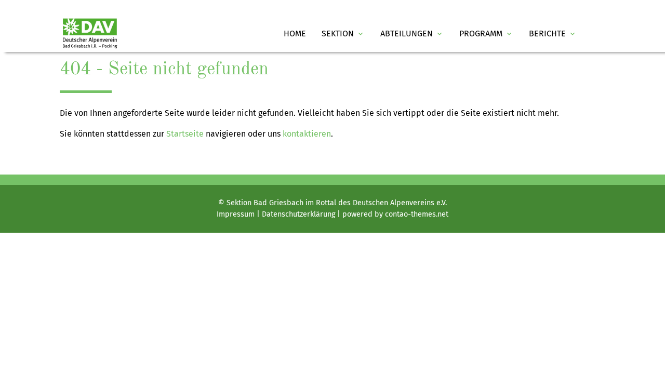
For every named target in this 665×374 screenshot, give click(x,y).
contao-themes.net (416, 214)
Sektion (343, 33)
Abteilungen (412, 33)
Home (295, 33)
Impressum (236, 214)
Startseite (185, 134)
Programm (486, 33)
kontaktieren (307, 134)
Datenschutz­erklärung (298, 214)
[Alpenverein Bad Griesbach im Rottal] (90, 33)
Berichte (553, 33)
